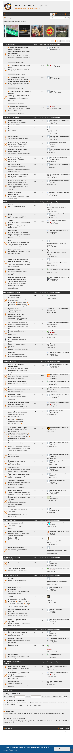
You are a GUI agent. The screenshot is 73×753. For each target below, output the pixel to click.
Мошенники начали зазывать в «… (60, 164)
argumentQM (54, 47)
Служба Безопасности (11, 520)
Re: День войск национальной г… (59, 230)
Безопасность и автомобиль (18, 174)
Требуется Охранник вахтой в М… (59, 381)
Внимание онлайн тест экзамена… (59, 672)
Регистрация (15, 694)
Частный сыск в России (16, 568)
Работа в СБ (12, 538)
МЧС (10, 240)
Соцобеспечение (14, 337)
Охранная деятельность (15, 57)
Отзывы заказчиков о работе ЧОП (19, 436)
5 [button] (63, 41)
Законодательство (14, 250)
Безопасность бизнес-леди (58, 142)
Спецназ (11, 205)
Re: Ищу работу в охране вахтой (59, 388)
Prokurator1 (53, 279)
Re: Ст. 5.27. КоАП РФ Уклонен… (59, 308)
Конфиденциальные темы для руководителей (16, 439)
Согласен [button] (62, 749)
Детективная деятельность (17, 562)
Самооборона (13, 136)
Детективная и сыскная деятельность (11, 558)
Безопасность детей (15, 158)
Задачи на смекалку (55, 654)
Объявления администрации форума (18, 674)
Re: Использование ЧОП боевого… (60, 443)
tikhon (52, 524)
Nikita (52, 640)
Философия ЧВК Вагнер (18, 107)
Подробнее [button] (13, 750)
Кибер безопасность (15, 164)
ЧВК (20, 110)
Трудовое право (14, 295)
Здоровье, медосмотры (16, 481)
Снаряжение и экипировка (15, 603)
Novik (10, 69)
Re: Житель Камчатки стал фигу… (60, 322)
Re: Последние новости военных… (60, 269)
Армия (15, 110)
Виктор (52, 176)
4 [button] (61, 41)
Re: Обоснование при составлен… (60, 352)
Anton (52, 166)
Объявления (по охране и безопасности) (17, 510)
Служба (10, 71)
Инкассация (12, 455)
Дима (9, 83)
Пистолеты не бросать (56, 587)
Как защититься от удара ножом (59, 136)
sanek (48, 601)
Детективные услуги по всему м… (60, 562)
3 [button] (59, 41)
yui (9, 55)
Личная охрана (13, 468)
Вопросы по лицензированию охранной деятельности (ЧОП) (15, 421)
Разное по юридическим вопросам (16, 345)
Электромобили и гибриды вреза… (60, 174)
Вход (7, 694)
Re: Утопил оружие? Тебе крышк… (60, 619)
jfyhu (44, 721)
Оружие (11, 578)
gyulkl (30, 721)
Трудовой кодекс (26, 306)
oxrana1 (52, 383)
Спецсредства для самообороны (14, 589)
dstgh (52, 310)
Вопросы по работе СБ (16, 531)
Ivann (52, 182)
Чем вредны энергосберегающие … (57, 130)
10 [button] (67, 41)
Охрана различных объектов (18, 403)
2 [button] (57, 41)
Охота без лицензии (56, 609)
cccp (8, 722)
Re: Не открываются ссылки (58, 666)
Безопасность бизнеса (16, 547)
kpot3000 (53, 563)
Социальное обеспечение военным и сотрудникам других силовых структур (17, 280)
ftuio (48, 542)
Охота (10, 596)
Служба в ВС (25, 226)
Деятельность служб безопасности (15, 524)
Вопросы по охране (15, 490)
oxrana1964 (11, 95)
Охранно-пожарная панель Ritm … (57, 550)
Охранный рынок (23, 440)
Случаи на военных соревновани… (57, 208)
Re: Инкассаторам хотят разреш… (60, 454)
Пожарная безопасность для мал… (57, 243)
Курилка (6, 629)
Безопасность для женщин (17, 143)
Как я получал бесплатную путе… (60, 277)
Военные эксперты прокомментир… (57, 599)
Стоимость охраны (22, 433)
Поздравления (13, 681)
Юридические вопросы (11, 292)
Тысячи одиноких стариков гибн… (59, 149)
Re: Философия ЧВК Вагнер (58, 220)
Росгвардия (12, 231)
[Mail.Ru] (51, 14)
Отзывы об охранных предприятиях (16, 366)
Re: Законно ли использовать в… (59, 490)
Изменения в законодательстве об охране (19, 498)
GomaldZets (54, 396)
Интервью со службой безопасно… (57, 541)
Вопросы (11, 353)
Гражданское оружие (10, 575)
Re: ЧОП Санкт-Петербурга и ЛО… (60, 364)
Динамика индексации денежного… (57, 262)
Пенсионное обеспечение (17, 331)
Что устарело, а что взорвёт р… (59, 474)
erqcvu (52, 721)
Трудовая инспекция (14, 306)
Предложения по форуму (17, 666)
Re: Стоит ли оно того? (57, 632)
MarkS (52, 482)
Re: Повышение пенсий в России (59, 331)
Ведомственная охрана (16, 461)
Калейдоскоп (13, 654)
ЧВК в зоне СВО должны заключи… (57, 253)
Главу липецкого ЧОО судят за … (59, 427)
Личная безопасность (11, 117)
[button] (52, 41)
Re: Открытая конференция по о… (60, 497)
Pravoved (53, 232)
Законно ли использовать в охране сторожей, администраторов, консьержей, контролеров (19, 51)
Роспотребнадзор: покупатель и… (59, 344)
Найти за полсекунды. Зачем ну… (60, 523)
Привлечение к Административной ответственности (15, 311)
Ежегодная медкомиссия (57, 480)
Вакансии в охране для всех (18, 381)
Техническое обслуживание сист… (60, 509)
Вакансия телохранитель (57, 467)
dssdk (37, 721)
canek (48, 245)
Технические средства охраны (19, 474)
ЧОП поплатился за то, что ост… (59, 394)
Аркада (52, 429)
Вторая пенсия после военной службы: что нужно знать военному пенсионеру (18, 79)
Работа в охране (14, 375)
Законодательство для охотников (17, 606)
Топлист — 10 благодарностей (14, 718)
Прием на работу (22, 302)
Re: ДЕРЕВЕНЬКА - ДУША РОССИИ (57, 648)
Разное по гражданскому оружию (17, 621)
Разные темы (13, 645)
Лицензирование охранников (16, 425)
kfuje (51, 151)
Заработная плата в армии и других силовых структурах (18, 260)
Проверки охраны (14, 394)
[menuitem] (12, 14)
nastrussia (53, 498)
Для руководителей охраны (18, 428)
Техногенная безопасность (17, 127)
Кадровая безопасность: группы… (60, 531)
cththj (52, 611)
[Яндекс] (53, 14)
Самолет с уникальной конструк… (60, 192)
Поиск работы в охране (16, 388)
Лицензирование (14, 411)
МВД (10, 214)
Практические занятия (56, 411)
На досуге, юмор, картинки (17, 632)
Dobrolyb (52, 376)
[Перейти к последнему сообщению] (59, 47)
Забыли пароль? (46, 696)
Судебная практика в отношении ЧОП (19, 435)
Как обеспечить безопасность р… (59, 157)
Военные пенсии (18, 71)
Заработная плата (22, 304)
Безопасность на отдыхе (17, 181)
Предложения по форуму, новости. (12, 662)
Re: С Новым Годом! (56, 681)
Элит (51, 194)
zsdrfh (52, 533)
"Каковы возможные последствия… (57, 581)
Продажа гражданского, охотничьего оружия (19, 604)
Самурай (52, 469)
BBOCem (49, 552)
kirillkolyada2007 (55, 510)
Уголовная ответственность (18, 323)
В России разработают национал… (60, 180)
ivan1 (48, 254)
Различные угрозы (15, 120)
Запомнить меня (57, 696)
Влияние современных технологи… (60, 402)
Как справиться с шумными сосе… (60, 120)
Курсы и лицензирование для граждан (18, 610)
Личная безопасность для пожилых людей (17, 150)
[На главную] (8, 7)
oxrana (52, 354)
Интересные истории (15, 639)
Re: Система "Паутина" (57, 214)
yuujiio (22, 721)
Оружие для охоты (22, 601)
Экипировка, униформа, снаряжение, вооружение (17, 444)
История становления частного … (59, 568)
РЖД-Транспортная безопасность (60, 461)
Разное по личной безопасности (14, 193)
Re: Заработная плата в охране (59, 375)
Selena (52, 456)
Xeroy (52, 91)
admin (52, 65)
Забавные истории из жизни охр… (60, 638)
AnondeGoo (53, 366)
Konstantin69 (54, 412)
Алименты (53, 295)
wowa (48, 131)
